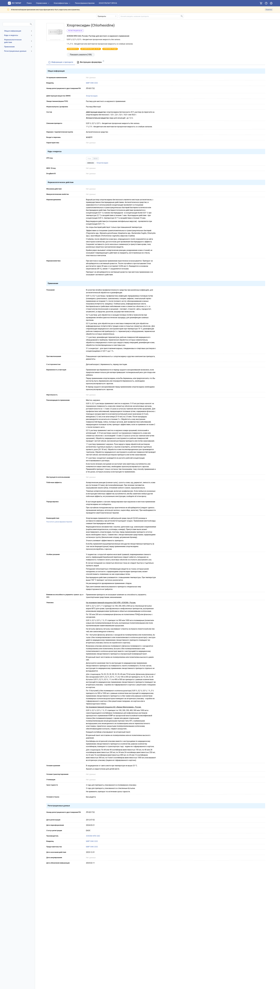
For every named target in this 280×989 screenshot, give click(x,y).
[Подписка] (261, 3)
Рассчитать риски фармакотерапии (59, 522)
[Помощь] (266, 3)
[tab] (60, 62)
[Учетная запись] (271, 3)
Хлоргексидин (92, 96)
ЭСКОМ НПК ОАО (93, 836)
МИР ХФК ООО (92, 83)
